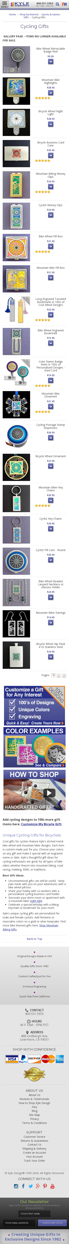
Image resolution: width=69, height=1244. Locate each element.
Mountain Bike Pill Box (51, 267)
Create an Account (34, 1152)
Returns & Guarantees (34, 1140)
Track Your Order (34, 1160)
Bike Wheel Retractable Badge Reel (50, 50)
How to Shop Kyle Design (34, 1103)
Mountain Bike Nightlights (51, 81)
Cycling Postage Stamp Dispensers (50, 426)
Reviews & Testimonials (34, 1099)
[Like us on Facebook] (23, 1186)
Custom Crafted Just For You (34, 976)
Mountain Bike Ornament (51, 395)
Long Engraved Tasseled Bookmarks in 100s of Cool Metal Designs (50, 302)
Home (12, 14)
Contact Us (34, 1144)
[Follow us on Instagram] (16, 1186)
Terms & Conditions (34, 1123)
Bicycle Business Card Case (50, 144)
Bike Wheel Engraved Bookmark (51, 331)
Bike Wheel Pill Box (50, 236)
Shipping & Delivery (34, 1148)
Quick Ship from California (34, 996)
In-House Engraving (34, 986)
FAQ (34, 1107)
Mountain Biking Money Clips (50, 175)
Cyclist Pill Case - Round (50, 550)
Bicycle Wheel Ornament (50, 456)
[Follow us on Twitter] (30, 1186)
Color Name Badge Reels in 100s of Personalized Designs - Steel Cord (50, 366)
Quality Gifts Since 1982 (35, 966)
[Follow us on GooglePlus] (38, 1186)
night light (36, 901)
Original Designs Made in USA (34, 956)
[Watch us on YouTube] (52, 1186)
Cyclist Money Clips (50, 205)
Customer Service (34, 1136)
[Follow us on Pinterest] (45, 1186)
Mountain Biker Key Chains (51, 489)
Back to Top (34, 939)
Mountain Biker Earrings (51, 612)
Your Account (34, 1156)
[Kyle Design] (20, 4)
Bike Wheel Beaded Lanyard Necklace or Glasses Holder (50, 584)
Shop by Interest (29, 14)
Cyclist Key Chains (50, 518)
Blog (34, 1111)
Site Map (34, 1115)
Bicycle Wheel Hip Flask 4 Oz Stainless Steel (50, 645)
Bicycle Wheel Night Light (50, 112)
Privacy (34, 1119)
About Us (34, 1095)
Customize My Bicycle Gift (41, 824)
